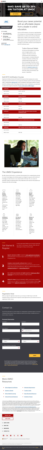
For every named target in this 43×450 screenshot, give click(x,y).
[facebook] (3, 435)
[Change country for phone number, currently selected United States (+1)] (23, 330)
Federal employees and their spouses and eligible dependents (25, 406)
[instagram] (11, 435)
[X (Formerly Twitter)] (14, 435)
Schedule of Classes (28, 396)
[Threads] (18, 435)
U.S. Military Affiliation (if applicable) (9, 345)
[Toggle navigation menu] (41, 1)
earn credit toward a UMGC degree (26, 85)
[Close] (40, 447)
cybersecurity (14, 82)
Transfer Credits (27, 390)
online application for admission (33, 255)
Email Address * (5, 328)
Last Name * (24, 321)
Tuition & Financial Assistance (11, 396)
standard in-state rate (32, 67)
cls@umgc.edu (7, 44)
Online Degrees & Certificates (11, 387)
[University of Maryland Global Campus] (5, 438)
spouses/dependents (24, 268)
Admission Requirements (29, 387)
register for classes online (20, 282)
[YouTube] (21, 435)
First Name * (4, 321)
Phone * (23, 328)
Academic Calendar (9, 390)
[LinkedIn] (7, 435)
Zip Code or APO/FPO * (26, 333)
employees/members (12, 268)
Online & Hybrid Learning (10, 393)
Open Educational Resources (30, 393)
